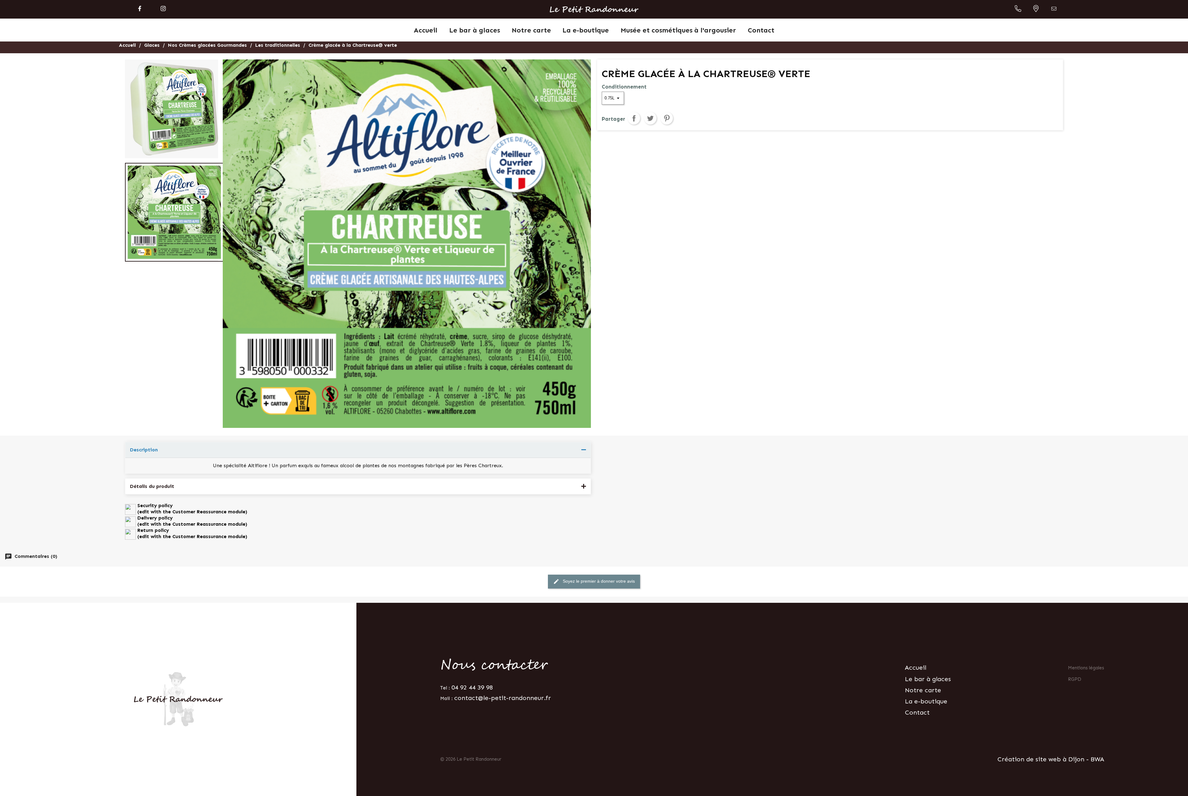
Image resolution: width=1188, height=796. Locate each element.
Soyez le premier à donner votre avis (594, 581)
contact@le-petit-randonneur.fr (502, 698)
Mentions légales (1086, 668)
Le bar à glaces (928, 679)
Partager (634, 118)
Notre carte (923, 690)
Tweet (650, 118)
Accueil (915, 667)
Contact (917, 712)
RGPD (1074, 679)
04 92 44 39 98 (472, 687)
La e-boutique (926, 701)
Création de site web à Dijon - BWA (1050, 759)
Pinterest (667, 118)
